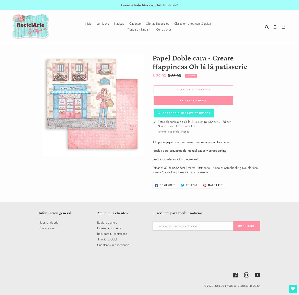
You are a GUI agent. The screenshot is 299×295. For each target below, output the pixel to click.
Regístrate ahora (107, 222)
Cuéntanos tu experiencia (113, 245)
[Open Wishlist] (293, 289)
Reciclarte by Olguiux (225, 286)
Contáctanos (46, 228)
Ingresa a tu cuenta (109, 228)
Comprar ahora (193, 100)
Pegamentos (193, 159)
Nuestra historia (48, 222)
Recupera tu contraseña (112, 233)
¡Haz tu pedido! (107, 239)
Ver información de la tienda (173, 132)
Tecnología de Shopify (248, 286)
